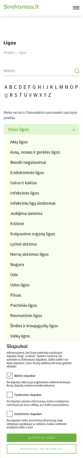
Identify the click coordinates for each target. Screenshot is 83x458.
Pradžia (9, 52)
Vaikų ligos (20, 336)
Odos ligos (19, 284)
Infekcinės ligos (24, 193)
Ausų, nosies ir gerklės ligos (35, 152)
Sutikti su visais (41, 437)
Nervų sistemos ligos (29, 254)
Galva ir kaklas (23, 182)
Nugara (17, 264)
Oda (14, 274)
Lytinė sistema (23, 244)
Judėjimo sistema (26, 213)
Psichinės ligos (23, 305)
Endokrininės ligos (27, 172)
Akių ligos (19, 142)
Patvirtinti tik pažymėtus (42, 448)
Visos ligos (18, 129)
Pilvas (15, 295)
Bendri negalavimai (28, 162)
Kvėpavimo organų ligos (32, 233)
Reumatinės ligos (26, 315)
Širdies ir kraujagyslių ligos (34, 325)
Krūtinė (17, 223)
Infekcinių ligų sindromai (32, 203)
